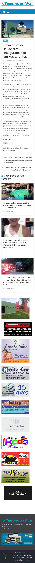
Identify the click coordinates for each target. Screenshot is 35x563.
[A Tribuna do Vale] (3, 12)
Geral (5, 40)
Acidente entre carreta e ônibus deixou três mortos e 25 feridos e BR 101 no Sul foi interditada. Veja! (17, 281)
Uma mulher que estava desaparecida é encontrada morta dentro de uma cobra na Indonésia (18, 160)
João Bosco (20, 60)
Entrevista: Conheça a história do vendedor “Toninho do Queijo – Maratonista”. (17, 205)
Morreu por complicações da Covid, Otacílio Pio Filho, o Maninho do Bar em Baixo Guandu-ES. (15, 244)
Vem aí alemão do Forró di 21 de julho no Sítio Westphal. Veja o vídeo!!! (16, 168)
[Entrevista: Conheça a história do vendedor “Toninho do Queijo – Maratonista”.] (17, 184)
